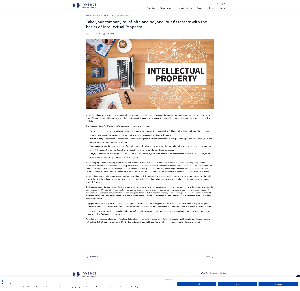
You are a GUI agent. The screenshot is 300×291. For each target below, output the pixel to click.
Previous (94, 256)
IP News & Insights (96, 15)
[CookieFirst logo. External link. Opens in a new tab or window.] (3, 281)
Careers (213, 273)
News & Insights (185, 8)
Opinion (106, 15)
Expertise (151, 8)
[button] (222, 4)
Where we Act (166, 8)
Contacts (223, 8)
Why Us (211, 8)
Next (208, 256)
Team (199, 8)
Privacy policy (169, 280)
